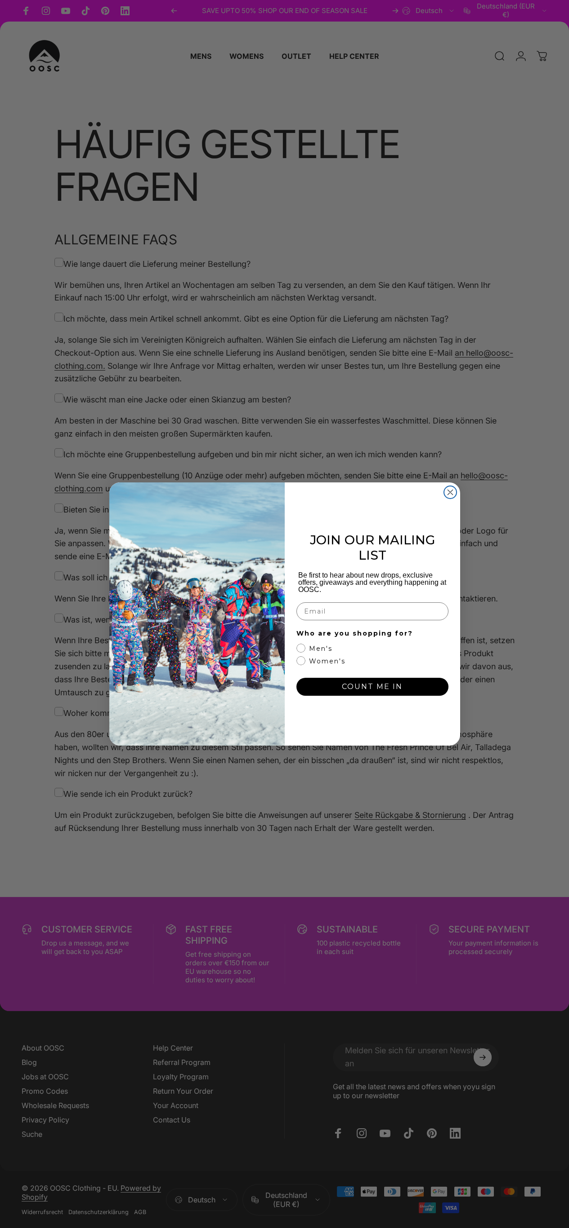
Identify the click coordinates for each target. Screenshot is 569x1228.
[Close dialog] (450, 492)
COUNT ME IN (372, 686)
